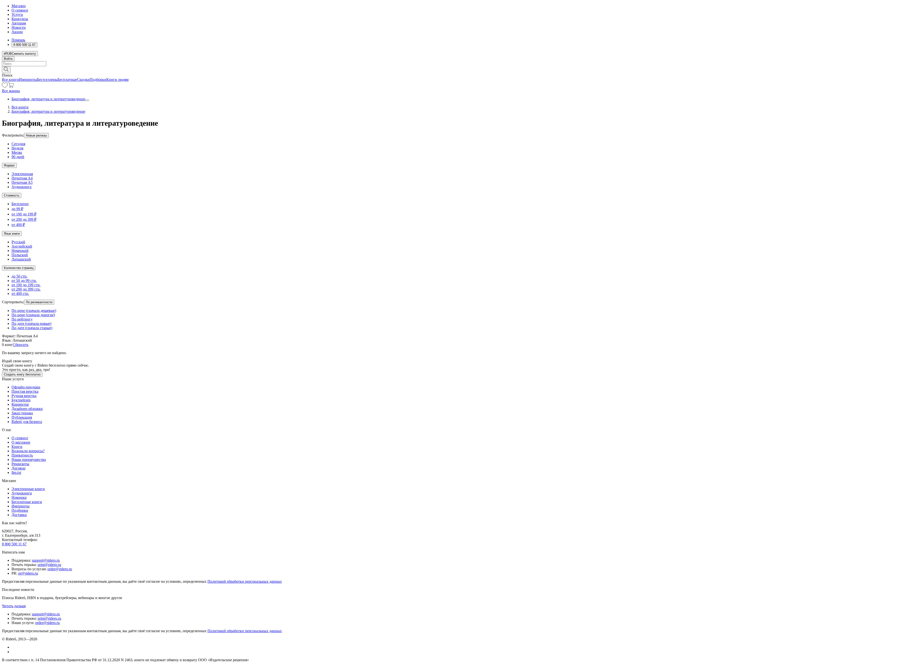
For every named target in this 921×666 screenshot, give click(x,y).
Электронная (22, 174)
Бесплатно (20, 204)
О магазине (21, 442)
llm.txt (16, 472)
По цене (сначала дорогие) (33, 315)
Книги (17, 447)
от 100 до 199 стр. (26, 285)
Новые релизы (36, 135)
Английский (22, 246)
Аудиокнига (21, 187)
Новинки (19, 497)
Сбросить (20, 345)
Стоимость (11, 195)
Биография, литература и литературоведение (48, 99)
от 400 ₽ (18, 225)
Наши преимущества (29, 460)
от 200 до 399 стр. (26, 289)
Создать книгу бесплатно (22, 374)
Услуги (17, 14)
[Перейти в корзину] (11, 86)
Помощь (18, 40)
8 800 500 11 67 (14, 544)
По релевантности (39, 302)
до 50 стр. (19, 276)
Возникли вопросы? (28, 451)
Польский (20, 255)
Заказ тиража (22, 413)
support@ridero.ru (46, 560)
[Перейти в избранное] (5, 86)
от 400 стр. (20, 293)
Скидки (83, 79)
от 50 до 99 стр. (24, 281)
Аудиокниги (22, 493)
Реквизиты (20, 464)
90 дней (18, 157)
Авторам (19, 23)
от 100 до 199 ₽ (24, 214)
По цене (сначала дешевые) (34, 311)
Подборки (98, 79)
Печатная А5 (22, 182)
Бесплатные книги (27, 502)
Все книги (10, 79)
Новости (19, 27)
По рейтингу (22, 319)
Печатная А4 (22, 178)
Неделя (17, 148)
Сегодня (18, 144)
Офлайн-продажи (26, 387)
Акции (17, 32)
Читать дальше (14, 606)
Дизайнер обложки (27, 409)
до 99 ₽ (17, 209)
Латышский (21, 259)
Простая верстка (25, 391)
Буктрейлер (21, 400)
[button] (460, 69)
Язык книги (12, 233)
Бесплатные (67, 79)
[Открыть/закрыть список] (87, 100)
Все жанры (11, 91)
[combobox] (460, 63)
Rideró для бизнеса (27, 422)
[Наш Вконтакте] (14, 647)
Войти (8, 58)
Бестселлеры (47, 79)
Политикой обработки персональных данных (244, 581)
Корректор (20, 404)
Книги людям (117, 79)
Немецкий (20, 251)
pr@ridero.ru (28, 573)
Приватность (22, 455)
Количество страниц (18, 268)
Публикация (22, 417)
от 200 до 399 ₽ (24, 219)
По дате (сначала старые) (32, 328)
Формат (9, 165)
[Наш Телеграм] (14, 652)
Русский (18, 242)
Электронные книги (28, 489)
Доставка (19, 515)
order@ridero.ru (59, 569)
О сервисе (20, 10)
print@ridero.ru (49, 565)
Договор (18, 468)
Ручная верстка (24, 396)
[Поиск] (6, 69)
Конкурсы (20, 19)
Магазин (19, 6)
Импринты (28, 79)
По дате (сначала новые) (31, 323)
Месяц (17, 152)
